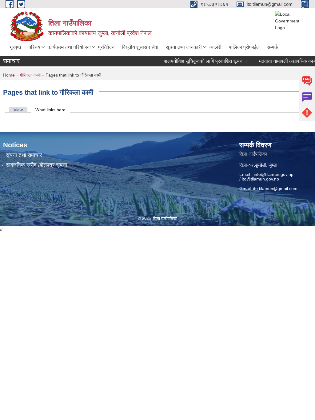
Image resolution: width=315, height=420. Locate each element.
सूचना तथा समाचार (24, 155)
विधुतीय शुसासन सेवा (140, 47)
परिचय (34, 47)
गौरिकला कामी (30, 75)
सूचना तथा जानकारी (184, 47)
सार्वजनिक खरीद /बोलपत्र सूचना (36, 165)
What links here (52, 109)
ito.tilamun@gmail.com (275, 188)
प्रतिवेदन (106, 47)
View (18, 109)
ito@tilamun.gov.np (260, 178)
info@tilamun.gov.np (273, 174)
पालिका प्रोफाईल (244, 47)
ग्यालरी (215, 47)
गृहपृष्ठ (15, 47)
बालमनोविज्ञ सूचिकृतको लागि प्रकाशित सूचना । (201, 61)
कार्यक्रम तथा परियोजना (69, 47)
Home (9, 75)
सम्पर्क (272, 47)
